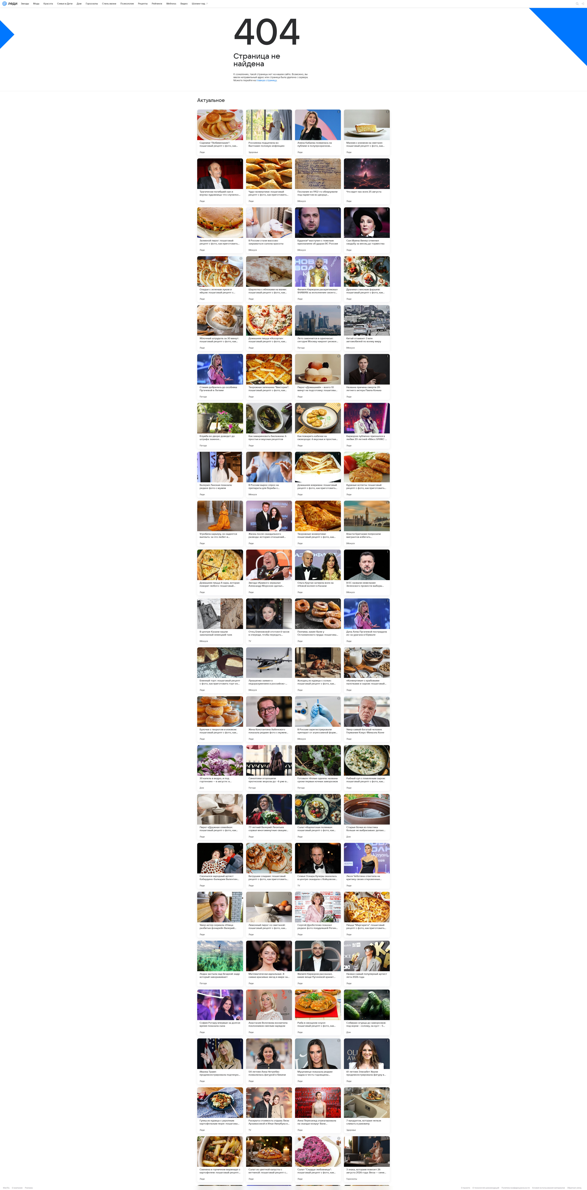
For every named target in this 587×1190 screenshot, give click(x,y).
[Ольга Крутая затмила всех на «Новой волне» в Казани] (318, 572)
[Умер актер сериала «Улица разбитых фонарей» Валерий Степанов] (220, 915)
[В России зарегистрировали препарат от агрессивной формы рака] (318, 719)
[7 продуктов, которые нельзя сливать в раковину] (367, 1110)
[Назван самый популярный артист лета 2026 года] (367, 963)
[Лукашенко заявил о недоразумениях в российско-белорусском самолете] (269, 670)
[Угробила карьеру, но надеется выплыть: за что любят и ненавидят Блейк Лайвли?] (220, 523)
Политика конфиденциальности (516, 1188)
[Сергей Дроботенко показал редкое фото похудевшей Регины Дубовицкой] (318, 915)
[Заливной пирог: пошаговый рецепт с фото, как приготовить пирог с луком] (220, 230)
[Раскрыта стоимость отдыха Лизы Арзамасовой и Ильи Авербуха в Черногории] (269, 1110)
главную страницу (266, 80)
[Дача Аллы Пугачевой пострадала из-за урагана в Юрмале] (367, 621)
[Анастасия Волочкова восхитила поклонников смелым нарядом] (269, 1012)
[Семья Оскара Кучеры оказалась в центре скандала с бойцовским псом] (318, 866)
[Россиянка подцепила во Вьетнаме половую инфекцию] (269, 132)
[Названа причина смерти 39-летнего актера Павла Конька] (367, 377)
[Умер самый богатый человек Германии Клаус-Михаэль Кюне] (367, 719)
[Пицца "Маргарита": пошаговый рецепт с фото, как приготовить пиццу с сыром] (367, 915)
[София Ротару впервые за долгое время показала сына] (220, 1012)
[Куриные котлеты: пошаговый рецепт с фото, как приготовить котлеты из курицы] (367, 475)
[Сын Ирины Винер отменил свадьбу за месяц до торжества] (367, 230)
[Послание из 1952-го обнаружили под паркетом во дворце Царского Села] (318, 181)
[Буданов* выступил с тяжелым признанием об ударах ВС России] (318, 230)
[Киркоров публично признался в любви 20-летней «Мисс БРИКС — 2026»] (367, 426)
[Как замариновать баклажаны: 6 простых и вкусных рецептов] (269, 426)
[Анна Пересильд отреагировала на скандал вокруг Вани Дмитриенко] (318, 1110)
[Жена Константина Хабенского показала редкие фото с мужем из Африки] (269, 719)
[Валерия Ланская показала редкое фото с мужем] (220, 475)
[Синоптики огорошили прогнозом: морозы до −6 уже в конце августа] (269, 768)
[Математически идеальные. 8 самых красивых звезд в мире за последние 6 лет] (269, 963)
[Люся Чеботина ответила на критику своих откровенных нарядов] (367, 866)
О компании (17, 1188)
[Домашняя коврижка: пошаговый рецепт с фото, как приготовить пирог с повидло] (318, 475)
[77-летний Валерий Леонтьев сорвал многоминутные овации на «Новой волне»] (269, 817)
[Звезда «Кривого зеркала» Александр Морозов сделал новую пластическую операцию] (269, 572)
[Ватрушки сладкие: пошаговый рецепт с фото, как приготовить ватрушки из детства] (269, 866)
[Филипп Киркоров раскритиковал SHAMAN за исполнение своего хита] (318, 279)
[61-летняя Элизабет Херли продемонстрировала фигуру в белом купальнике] (367, 1061)
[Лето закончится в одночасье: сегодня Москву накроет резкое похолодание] (318, 328)
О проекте (465, 1188)
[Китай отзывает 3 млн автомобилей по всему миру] (367, 328)
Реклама (29, 1188)
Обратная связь (574, 1188)
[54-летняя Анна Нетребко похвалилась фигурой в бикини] (269, 1061)
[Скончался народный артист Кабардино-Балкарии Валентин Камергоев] (220, 866)
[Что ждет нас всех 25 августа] (367, 181)
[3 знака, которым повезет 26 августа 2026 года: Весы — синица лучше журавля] (367, 1159)
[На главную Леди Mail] (12, 3)
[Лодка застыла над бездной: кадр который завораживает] (220, 963)
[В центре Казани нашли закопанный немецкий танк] (220, 621)
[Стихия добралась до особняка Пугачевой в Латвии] (220, 377)
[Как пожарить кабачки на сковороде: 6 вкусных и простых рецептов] (318, 426)
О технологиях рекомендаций (486, 1188)
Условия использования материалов (548, 1188)
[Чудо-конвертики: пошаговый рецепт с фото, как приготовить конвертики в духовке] (269, 181)
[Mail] (4, 3)
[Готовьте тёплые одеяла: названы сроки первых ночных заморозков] (318, 768)
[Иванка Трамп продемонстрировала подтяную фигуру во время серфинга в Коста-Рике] (220, 1061)
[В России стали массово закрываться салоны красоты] (269, 230)
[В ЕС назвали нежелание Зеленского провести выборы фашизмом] (367, 572)
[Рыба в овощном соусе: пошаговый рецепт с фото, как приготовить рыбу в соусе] (318, 1012)
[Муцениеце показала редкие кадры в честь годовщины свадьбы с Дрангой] (318, 1061)
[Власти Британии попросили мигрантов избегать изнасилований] (367, 523)
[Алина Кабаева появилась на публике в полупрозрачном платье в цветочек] (318, 132)
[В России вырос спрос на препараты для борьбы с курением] (269, 475)
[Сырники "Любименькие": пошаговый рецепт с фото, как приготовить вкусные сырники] (220, 132)
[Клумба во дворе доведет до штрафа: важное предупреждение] (220, 426)
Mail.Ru (6, 1188)
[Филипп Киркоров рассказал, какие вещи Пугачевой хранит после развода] (318, 963)
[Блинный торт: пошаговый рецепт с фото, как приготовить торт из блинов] (220, 670)
